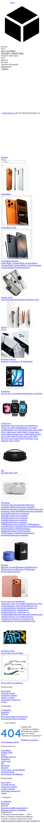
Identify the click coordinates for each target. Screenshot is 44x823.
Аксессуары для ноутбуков (12, 653)
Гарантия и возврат (9, 695)
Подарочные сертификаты (12, 774)
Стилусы (22, 619)
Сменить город (17, 53)
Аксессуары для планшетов (12, 393)
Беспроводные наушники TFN (18, 524)
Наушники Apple (13, 526)
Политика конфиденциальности (14, 717)
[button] (22, 26)
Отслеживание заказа (10, 742)
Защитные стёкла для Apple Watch (19, 427)
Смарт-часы (6, 761)
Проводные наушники (19, 535)
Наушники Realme (13, 529)
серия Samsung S (9, 267)
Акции (4, 702)
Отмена (5, 69)
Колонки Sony (10, 569)
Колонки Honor (23, 567)
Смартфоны (6, 750)
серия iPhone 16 (20, 263)
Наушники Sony (15, 531)
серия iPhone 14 (9, 265)
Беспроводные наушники (11, 505)
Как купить (6, 691)
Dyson (3, 755)
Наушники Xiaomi (12, 533)
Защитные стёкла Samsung (17, 606)
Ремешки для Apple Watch (16, 430)
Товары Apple (6, 752)
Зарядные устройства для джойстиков (17, 361)
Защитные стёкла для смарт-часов (15, 426)
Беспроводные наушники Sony (18, 509)
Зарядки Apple (16, 610)
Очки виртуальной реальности (14, 300)
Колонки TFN (22, 569)
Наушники (5, 765)
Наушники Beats (27, 526)
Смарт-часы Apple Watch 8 (25, 434)
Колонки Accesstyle (9, 567)
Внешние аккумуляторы (16, 621)
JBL (2, 763)
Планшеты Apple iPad (33, 393)
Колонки (4, 768)
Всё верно (6, 53)
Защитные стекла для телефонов (14, 604)
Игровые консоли (8, 757)
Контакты (5, 712)
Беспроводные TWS (9, 473)
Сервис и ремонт (8, 698)
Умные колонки (13, 572)
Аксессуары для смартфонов (13, 770)
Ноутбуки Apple (7, 772)
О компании (6, 710)
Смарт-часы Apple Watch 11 (17, 432)
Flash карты (31, 621)
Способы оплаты (8, 693)
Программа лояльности (10, 700)
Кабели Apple (15, 608)
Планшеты (5, 759)
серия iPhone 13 (22, 265)
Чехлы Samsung (12, 619)
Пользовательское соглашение (13, 719)
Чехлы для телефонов (19, 617)
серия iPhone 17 (7, 263)
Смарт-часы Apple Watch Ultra (15, 439)
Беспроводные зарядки (19, 614)
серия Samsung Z (23, 267)
